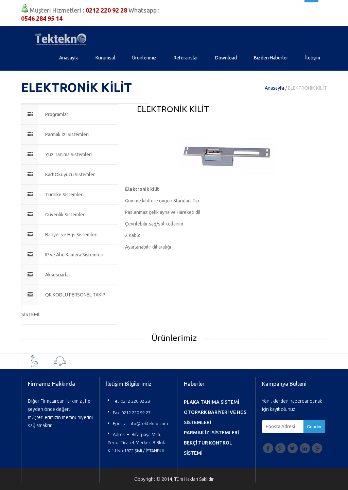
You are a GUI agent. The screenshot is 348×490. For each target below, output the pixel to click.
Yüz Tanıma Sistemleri (68, 154)
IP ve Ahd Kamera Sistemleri (74, 254)
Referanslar (186, 57)
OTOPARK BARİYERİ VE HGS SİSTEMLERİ (215, 417)
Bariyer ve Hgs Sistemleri (71, 234)
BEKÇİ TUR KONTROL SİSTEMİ (208, 448)
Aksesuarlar (57, 274)
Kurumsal (105, 57)
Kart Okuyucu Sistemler (70, 174)
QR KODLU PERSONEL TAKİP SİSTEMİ (63, 304)
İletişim (312, 57)
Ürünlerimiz (144, 57)
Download (226, 57)
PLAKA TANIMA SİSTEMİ (211, 402)
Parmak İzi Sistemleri (67, 134)
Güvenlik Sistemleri (65, 214)
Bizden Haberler (271, 57)
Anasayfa (69, 57)
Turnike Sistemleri (64, 194)
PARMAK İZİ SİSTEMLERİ (211, 432)
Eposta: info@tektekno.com (140, 423)
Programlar (56, 114)
